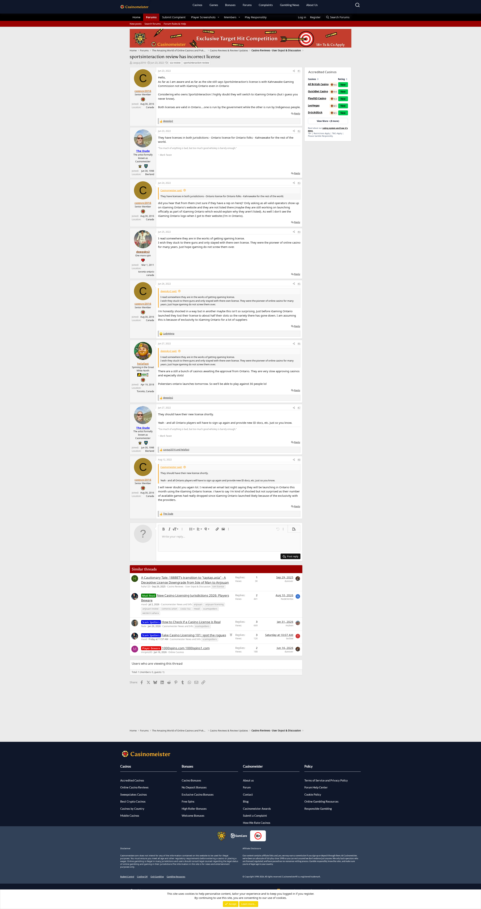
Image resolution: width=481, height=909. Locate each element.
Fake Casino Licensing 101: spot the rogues (194, 635)
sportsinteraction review (196, 62)
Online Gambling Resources (321, 801)
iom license (218, 586)
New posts (135, 23)
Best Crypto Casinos (133, 801)
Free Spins (188, 801)
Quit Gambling (157, 876)
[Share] (293, 71)
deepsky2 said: (168, 291)
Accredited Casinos (132, 780)
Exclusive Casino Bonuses (198, 794)
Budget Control (127, 876)
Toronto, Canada (145, 391)
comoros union (169, 608)
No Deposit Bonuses (194, 787)
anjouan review (150, 608)
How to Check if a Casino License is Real (191, 622)
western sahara (150, 613)
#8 (299, 459)
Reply (297, 113)
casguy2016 (139, 62)
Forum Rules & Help (175, 23)
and (176, 449)
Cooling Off (142, 876)
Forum (247, 787)
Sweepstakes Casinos (133, 794)
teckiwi (289, 638)
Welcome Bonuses (193, 815)
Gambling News (289, 5)
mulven (289, 625)
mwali (197, 608)
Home (136, 17)
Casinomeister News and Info (176, 604)
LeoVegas (313, 105)
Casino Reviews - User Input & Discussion (188, 586)
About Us (312, 5)
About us (248, 780)
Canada (150, 107)
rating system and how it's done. (328, 129)
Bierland (149, 174)
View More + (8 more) (328, 121)
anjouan (198, 604)
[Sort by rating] (346, 79)
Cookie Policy (312, 794)
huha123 (145, 586)
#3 (299, 183)
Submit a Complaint (255, 815)
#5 (299, 283)
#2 (299, 131)
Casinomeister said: (171, 190)
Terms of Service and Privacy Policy (326, 780)
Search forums (152, 23)
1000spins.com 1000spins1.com (186, 648)
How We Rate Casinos (256, 822)
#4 (299, 231)
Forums (247, 5)
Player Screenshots (203, 17)
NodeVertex (287, 599)
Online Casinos (176, 652)
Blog (246, 801)
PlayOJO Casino (317, 98)
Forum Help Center (316, 787)
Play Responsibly (256, 17)
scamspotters (210, 608)
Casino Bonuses (191, 780)
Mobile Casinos (129, 815)
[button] (218, 17)
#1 (299, 70)
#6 (299, 343)
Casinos (197, 5)
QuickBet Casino (318, 91)
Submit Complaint (173, 17)
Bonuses (230, 5)
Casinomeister (253, 766)
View (343, 84)
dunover (289, 581)
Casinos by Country (132, 808)
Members (230, 17)
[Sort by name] (318, 79)
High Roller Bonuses (194, 808)
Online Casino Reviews (134, 787)
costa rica (185, 608)
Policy (308, 766)
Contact (248, 794)
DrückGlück (315, 112)
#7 (299, 407)
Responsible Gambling (318, 808)
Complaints (266, 5)
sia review (175, 62)
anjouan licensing (214, 604)
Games (213, 5)
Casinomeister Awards (257, 808)
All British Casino (318, 84)
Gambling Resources (176, 876)
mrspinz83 (146, 652)
